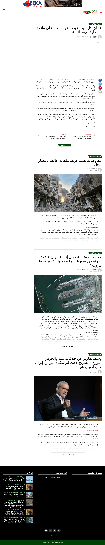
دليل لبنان (50, 535)
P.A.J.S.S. (92, 37)
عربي (55, 535)
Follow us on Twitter (92, 227)
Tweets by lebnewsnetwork (53, 477)
